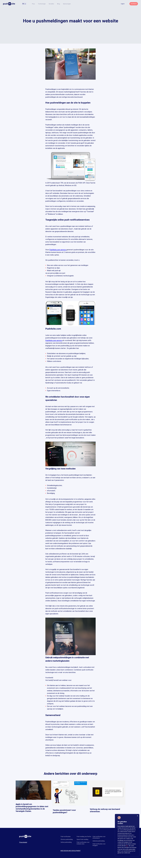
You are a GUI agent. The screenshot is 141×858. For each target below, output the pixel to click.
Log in (122, 3)
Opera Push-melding (82, 839)
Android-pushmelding (99, 841)
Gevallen (51, 4)
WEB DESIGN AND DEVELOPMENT (70, 850)
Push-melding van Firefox (84, 836)
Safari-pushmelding (66, 842)
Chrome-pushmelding (67, 839)
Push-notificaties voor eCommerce (99, 837)
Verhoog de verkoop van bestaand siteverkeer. (105, 810)
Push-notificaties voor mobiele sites (83, 843)
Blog (58, 4)
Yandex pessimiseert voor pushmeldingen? (64, 811)
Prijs (33, 4)
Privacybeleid (23, 842)
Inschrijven (134, 3)
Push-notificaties (66, 836)
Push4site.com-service (57, 250)
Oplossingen (67, 4)
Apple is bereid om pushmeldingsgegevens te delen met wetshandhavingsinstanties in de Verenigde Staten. (32, 807)
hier (127, 845)
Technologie (42, 4)
